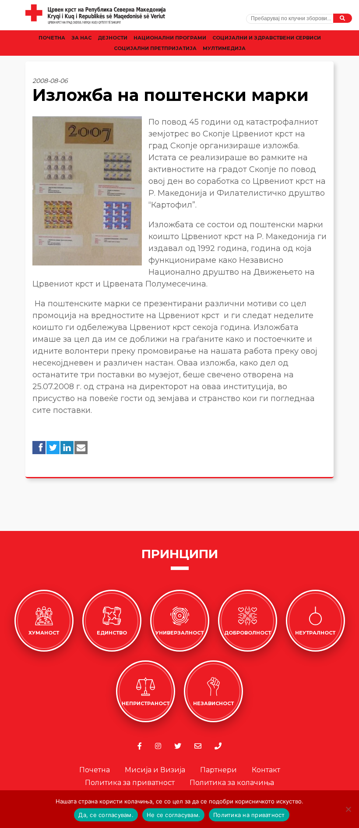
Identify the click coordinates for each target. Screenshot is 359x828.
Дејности (112, 38)
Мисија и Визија (155, 770)
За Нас (81, 38)
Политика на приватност (249, 814)
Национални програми (170, 38)
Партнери (218, 770)
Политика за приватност (130, 782)
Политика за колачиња (232, 782)
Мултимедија (224, 48)
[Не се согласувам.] (348, 809)
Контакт (266, 770)
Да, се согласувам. (106, 814)
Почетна (52, 38)
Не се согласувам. (173, 814)
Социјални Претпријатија (155, 48)
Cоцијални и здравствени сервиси (266, 38)
